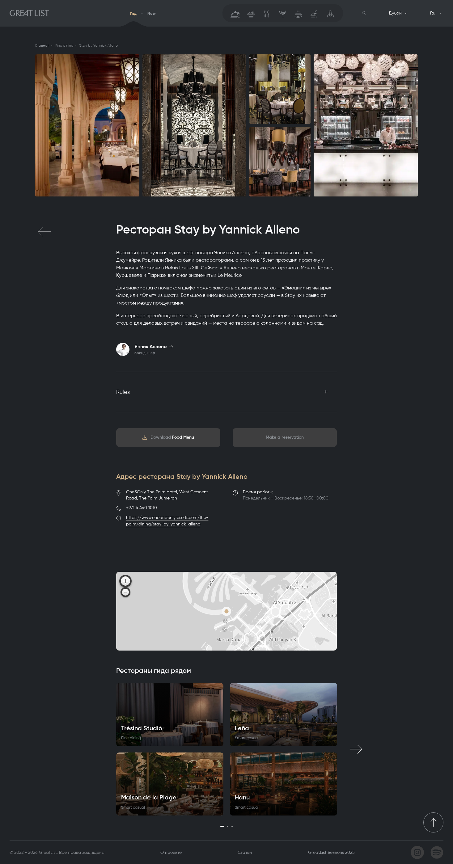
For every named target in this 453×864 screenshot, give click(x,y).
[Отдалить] (125, 592)
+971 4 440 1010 (141, 507)
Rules (123, 392)
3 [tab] (232, 826)
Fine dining (64, 45)
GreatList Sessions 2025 (331, 852)
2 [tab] (227, 826)
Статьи (245, 852)
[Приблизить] (125, 581)
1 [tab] (222, 826)
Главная (42, 45)
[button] (364, 13)
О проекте (171, 852)
